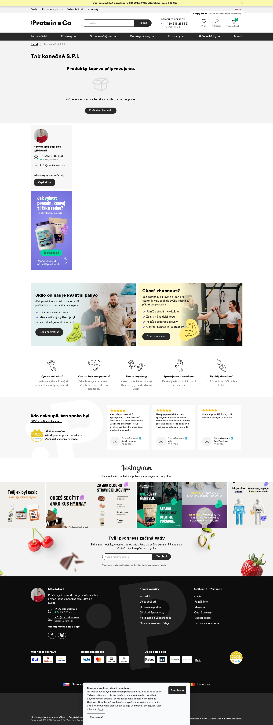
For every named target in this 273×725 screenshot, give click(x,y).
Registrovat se (49, 332)
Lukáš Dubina (192, 719)
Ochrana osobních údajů (155, 623)
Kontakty (92, 9)
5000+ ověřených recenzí (46, 421)
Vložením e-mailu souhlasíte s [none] (134, 565)
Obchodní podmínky (152, 612)
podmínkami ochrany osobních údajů (148, 565)
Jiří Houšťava (214, 719)
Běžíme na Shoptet (233, 719)
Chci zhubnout (156, 336)
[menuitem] (38, 37)
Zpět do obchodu (100, 110)
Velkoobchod (75, 9)
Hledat (142, 23)
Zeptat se (44, 182)
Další (198, 660)
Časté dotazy (203, 612)
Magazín (199, 607)
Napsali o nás (202, 617)
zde (101, 709)
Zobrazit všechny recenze (61, 439)
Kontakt (145, 596)
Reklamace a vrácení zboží (156, 617)
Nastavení (96, 717)
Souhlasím (177, 690)
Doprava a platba (52, 9)
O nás (34, 9)
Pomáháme (201, 601)
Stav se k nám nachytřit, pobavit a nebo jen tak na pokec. (136, 476)
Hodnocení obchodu (206, 623)
